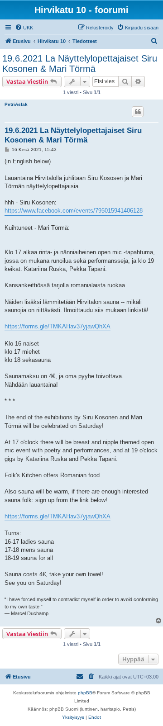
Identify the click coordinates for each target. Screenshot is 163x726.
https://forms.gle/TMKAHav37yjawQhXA (57, 326)
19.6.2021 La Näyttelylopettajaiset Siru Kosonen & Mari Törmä (79, 63)
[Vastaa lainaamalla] (138, 111)
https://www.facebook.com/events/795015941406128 (74, 210)
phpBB (85, 692)
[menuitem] (24, 27)
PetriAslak (16, 104)
